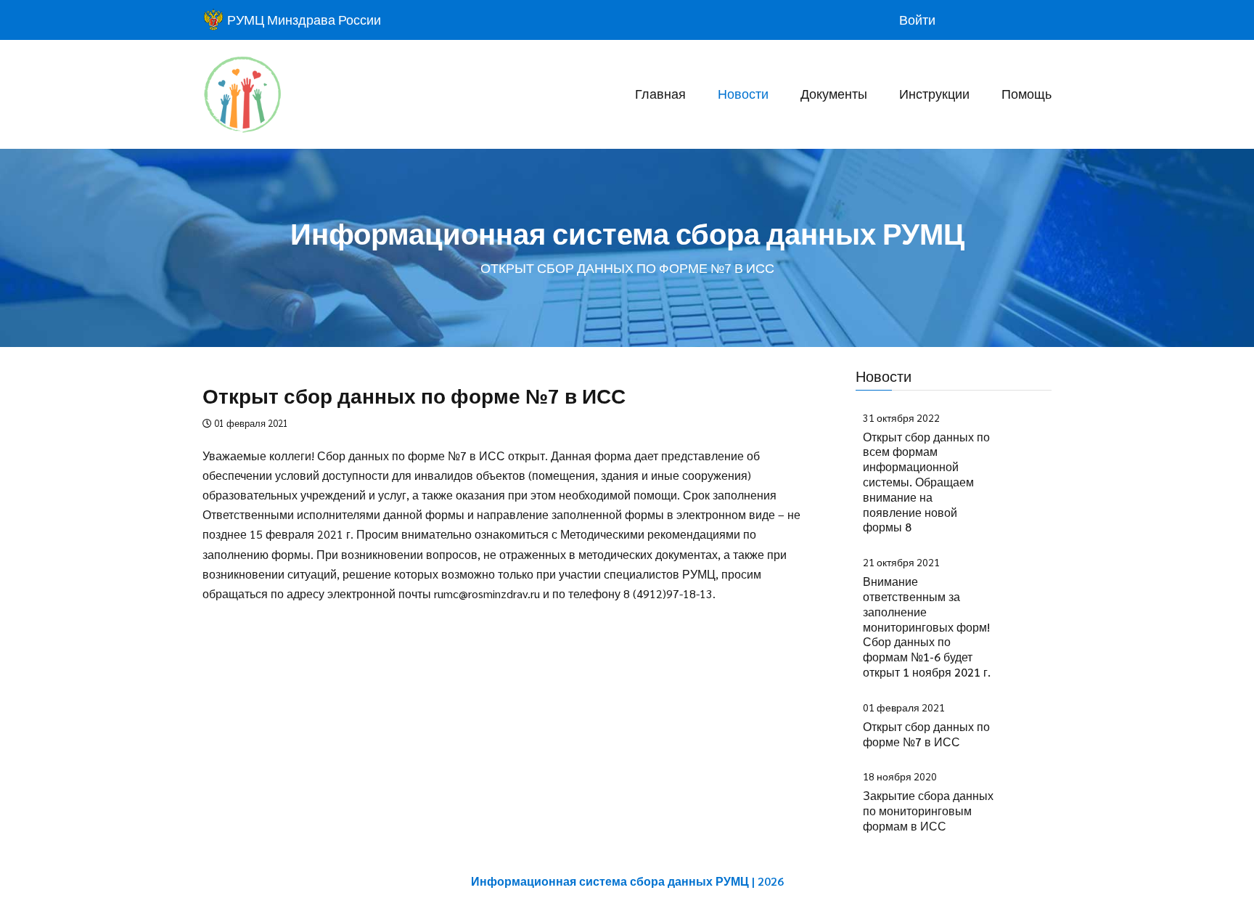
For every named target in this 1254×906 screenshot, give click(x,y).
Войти (917, 19)
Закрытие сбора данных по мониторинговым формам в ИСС (928, 810)
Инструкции (934, 93)
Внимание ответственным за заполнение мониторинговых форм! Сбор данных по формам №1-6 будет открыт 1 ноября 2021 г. (927, 627)
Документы (833, 93)
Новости (743, 93)
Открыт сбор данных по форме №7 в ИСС (926, 734)
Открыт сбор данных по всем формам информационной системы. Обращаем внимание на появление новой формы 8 (926, 482)
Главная (660, 93)
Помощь (1026, 93)
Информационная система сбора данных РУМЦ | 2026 (627, 881)
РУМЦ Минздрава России (302, 19)
